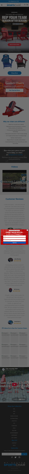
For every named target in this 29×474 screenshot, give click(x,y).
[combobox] (14, 240)
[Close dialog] (27, 230)
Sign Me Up (14, 242)
